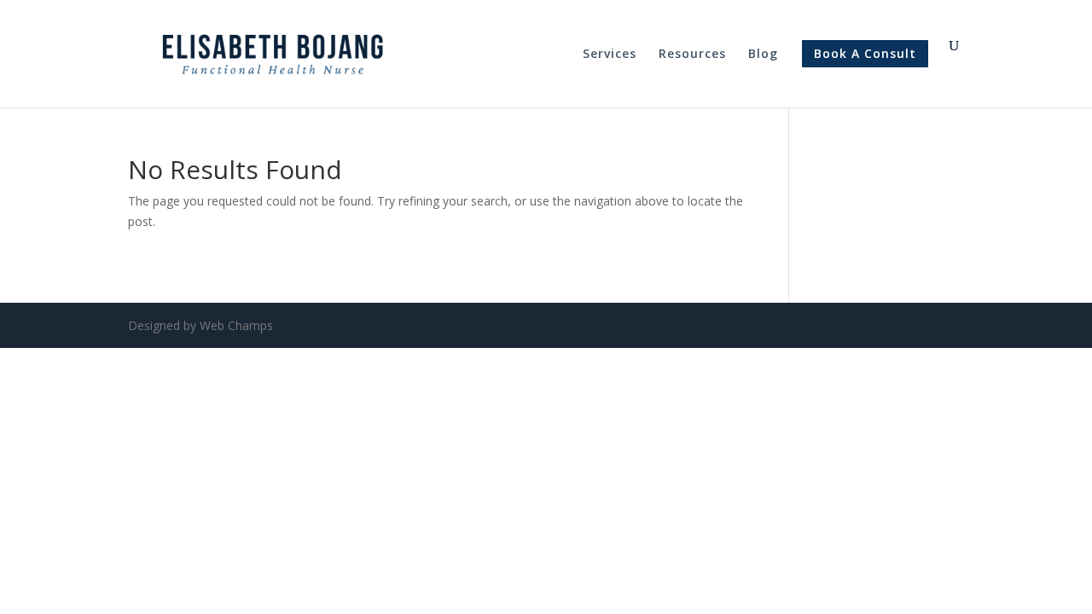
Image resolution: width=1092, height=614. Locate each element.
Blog (763, 54)
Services (609, 54)
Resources (692, 54)
